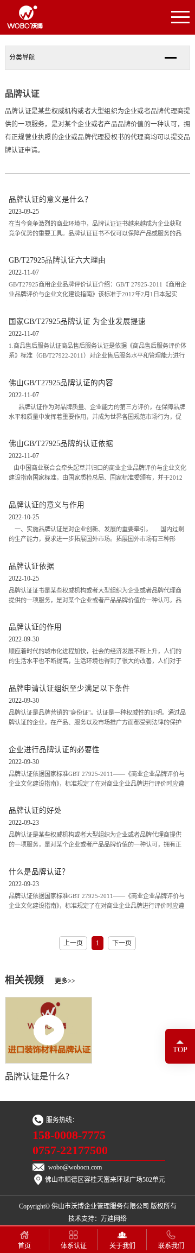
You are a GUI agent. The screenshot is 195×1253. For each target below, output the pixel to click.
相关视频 (40, 980)
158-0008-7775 (69, 1135)
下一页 (122, 943)
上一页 (73, 943)
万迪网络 (114, 1219)
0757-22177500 (70, 1150)
